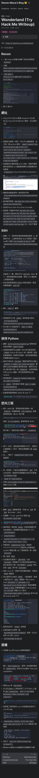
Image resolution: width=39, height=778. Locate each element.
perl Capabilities (11, 691)
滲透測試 (4, 32)
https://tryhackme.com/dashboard (19, 43)
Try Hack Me (13, 32)
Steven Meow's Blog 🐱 (14, 2)
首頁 (2, 16)
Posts (8, 16)
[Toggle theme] (29, 3)
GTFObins (9, 689)
